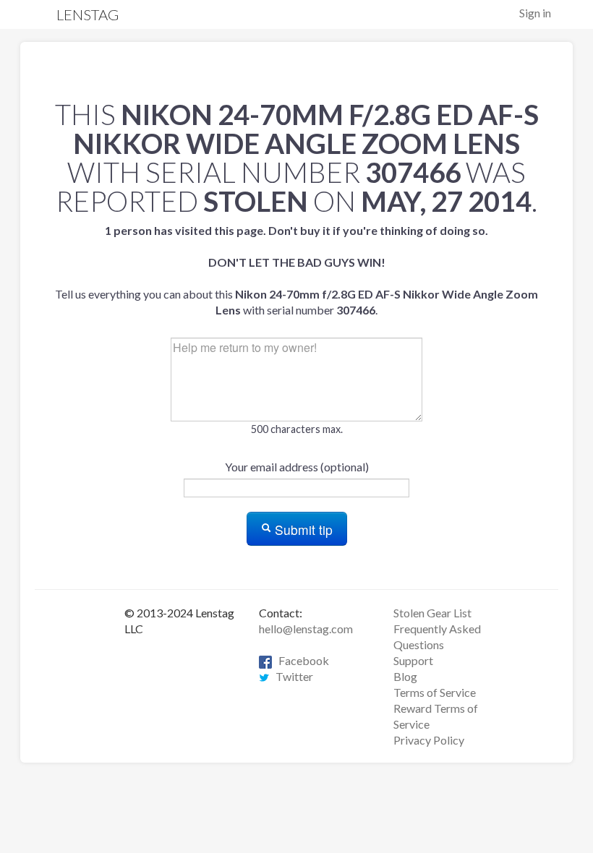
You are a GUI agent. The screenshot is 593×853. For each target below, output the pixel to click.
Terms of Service (434, 692)
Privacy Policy (428, 740)
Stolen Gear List (432, 613)
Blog (405, 676)
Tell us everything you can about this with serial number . (296, 270)
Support (413, 660)
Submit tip (302, 529)
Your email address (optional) (297, 466)
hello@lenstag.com (306, 628)
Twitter (291, 676)
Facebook (300, 660)
